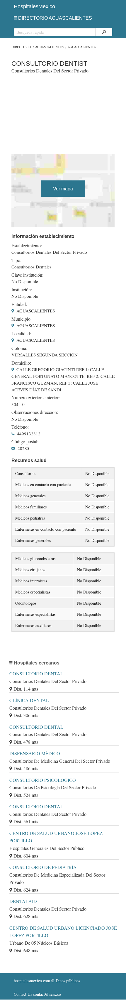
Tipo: (16, 260)
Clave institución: (27, 275)
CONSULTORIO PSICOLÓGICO (42, 780)
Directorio (21, 47)
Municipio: (21, 319)
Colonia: (19, 348)
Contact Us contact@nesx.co (37, 994)
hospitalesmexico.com (32, 980)
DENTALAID (23, 901)
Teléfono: (20, 427)
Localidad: (21, 333)
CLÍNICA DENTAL (29, 700)
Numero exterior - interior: (35, 397)
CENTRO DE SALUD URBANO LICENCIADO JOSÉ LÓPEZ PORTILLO (63, 932)
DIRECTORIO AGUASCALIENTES (55, 18)
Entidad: (19, 304)
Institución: (21, 289)
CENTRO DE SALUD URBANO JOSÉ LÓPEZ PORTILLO (56, 837)
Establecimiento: (26, 245)
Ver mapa (63, 188)
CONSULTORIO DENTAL (36, 673)
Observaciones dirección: (34, 412)
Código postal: (24, 441)
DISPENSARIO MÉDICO (34, 753)
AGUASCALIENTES (49, 47)
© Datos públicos (47, 980)
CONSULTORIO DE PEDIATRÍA (43, 867)
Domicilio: (21, 363)
